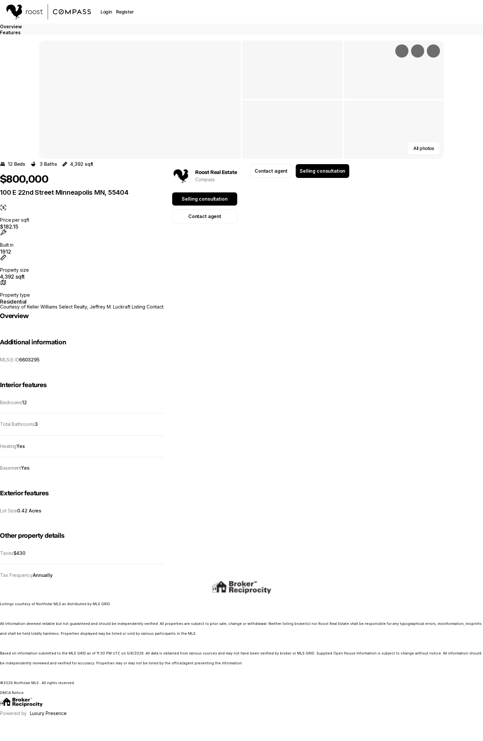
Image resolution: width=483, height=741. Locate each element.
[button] (140, 99)
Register (125, 11)
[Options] (401, 51)
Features (10, 32)
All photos (423, 148)
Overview (11, 26)
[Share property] (433, 51)
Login (106, 11)
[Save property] (417, 51)
